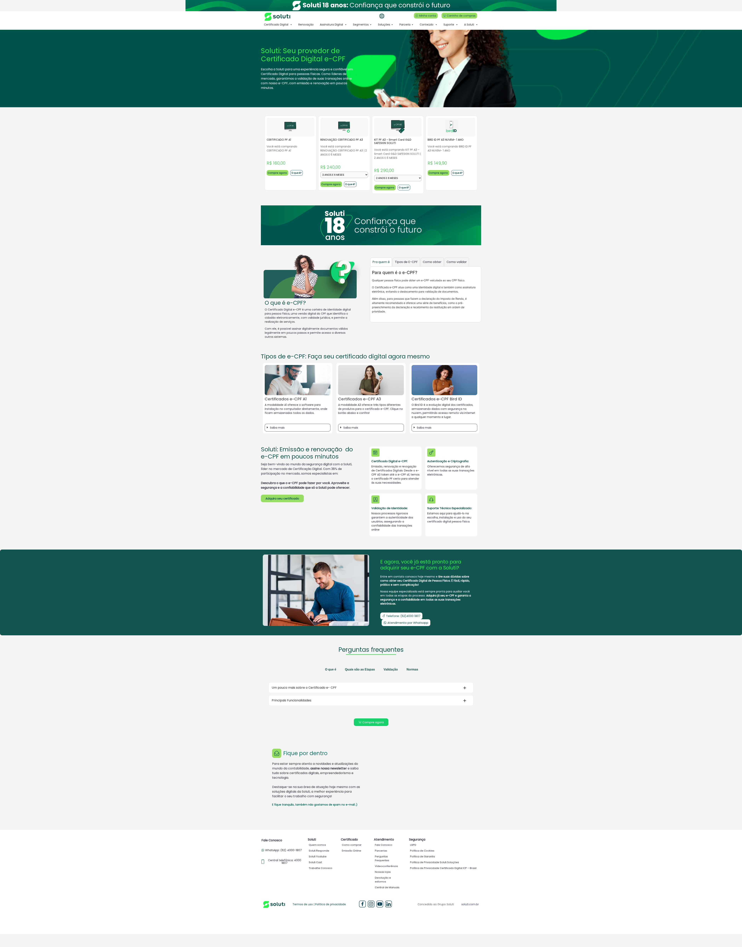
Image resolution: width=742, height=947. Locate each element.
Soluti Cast (315, 862)
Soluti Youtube (318, 856)
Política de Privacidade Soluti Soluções (434, 862)
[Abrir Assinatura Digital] (346, 25)
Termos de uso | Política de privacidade (319, 904)
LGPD (413, 845)
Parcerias (381, 851)
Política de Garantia (422, 856)
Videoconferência (386, 866)
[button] (297, 427)
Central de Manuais (387, 887)
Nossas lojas (383, 872)
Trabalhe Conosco (320, 868)
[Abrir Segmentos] (371, 25)
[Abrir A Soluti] (477, 25)
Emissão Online (351, 851)
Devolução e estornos (383, 879)
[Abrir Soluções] (392, 25)
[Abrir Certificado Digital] (291, 25)
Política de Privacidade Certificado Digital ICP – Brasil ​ (443, 868)
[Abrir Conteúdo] (436, 25)
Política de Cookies (422, 851)
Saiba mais (277, 428)
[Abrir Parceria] (412, 25)
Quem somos (317, 845)
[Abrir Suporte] (457, 25)
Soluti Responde (319, 851)
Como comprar (352, 845)
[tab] (381, 262)
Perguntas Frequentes (382, 858)
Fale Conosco (383, 845)
